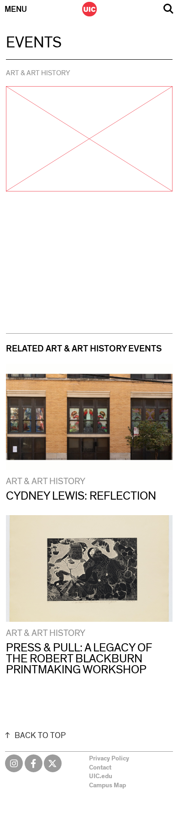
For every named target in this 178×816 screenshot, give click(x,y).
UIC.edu (100, 776)
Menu (16, 9)
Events (34, 43)
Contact (100, 767)
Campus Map (107, 785)
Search (168, 9)
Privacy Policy (109, 758)
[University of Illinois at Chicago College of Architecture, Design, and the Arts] (89, 9)
